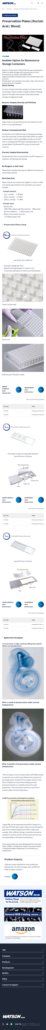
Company (6, 956)
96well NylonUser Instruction (29, 389)
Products (9, 9)
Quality (5, 973)
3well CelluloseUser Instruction (7, 500)
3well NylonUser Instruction (28, 500)
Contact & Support (10, 984)
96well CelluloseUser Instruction (6, 389)
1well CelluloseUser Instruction (7, 604)
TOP (3, 9)
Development (8, 967)
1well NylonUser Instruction (28, 604)
